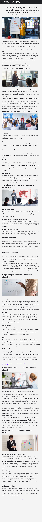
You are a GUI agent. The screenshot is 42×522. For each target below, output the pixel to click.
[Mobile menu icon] (1, 2)
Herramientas (16, 14)
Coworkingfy (18, 63)
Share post (28, 14)
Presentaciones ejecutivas (21, 499)
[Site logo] (12, 2)
